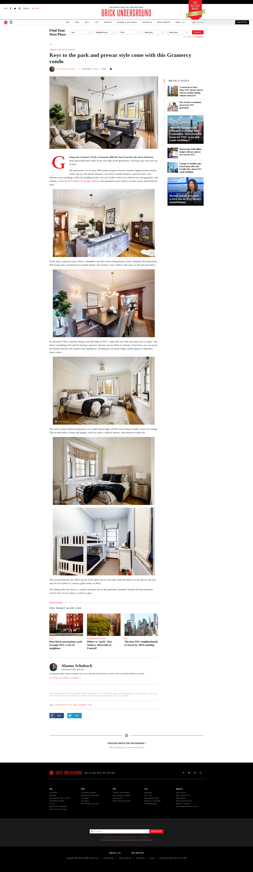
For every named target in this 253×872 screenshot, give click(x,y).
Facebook (10, 8)
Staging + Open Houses (121, 793)
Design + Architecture (184, 801)
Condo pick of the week (62, 50)
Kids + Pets (148, 795)
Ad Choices (141, 858)
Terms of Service (125, 858)
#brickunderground (136, 748)
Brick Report (163, 22)
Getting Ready (118, 798)
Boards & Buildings (127, 22)
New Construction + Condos (59, 798)
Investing (52, 795)
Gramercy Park (85, 705)
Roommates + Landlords (90, 795)
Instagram (19, 8)
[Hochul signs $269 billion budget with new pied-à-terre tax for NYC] (172, 153)
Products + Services (183, 804)
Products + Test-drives (152, 801)
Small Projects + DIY (183, 795)
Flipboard (26, 8)
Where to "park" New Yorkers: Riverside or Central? (99, 645)
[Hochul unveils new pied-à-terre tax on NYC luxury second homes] (185, 191)
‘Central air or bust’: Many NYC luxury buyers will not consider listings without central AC (191, 91)
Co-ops (52, 804)
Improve (108, 22)
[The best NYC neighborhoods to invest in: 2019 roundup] (141, 625)
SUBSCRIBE (242, 22)
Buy (68, 22)
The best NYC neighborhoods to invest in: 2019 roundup (141, 643)
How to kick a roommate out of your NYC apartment (190, 105)
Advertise (147, 22)
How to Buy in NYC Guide (58, 809)
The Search (85, 801)
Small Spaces (181, 793)
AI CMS (184, 858)
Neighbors (148, 793)
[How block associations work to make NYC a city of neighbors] (66, 625)
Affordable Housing (56, 801)
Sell (87, 22)
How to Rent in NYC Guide (90, 804)
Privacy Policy (109, 858)
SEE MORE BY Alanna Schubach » (65, 678)
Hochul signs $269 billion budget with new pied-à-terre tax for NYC (190, 152)
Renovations (180, 798)
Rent (77, 22)
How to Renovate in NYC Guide (187, 806)
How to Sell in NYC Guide (122, 801)
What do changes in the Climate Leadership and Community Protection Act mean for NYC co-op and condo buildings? (185, 134)
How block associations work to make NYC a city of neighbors (65, 645)
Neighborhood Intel (96, 638)
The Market (53, 793)
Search (197, 32)
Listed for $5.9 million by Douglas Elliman (79, 181)
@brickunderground (118, 748)
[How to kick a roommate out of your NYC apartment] (172, 106)
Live (97, 22)
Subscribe (156, 831)
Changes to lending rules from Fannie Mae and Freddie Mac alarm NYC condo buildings (190, 167)
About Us (180, 22)
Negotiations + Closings (121, 795)
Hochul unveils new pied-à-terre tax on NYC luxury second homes (185, 199)
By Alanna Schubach (66, 69)
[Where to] (104, 625)
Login (152, 858)
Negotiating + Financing (58, 806)
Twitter (15, 8)
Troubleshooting (150, 804)
